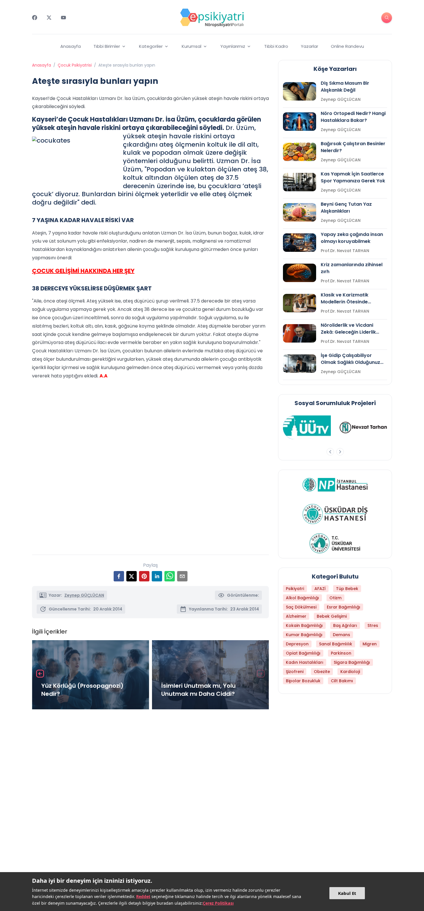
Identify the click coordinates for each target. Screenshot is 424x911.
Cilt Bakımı (342, 681)
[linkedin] (157, 576)
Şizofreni (294, 671)
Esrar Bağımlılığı (343, 607)
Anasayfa (70, 46)
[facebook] (119, 576)
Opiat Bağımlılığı (303, 653)
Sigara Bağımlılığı (352, 662)
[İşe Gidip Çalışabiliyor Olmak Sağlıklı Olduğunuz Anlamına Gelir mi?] (299, 363)
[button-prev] (330, 451)
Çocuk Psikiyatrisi (75, 65)
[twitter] (131, 576)
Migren (370, 644)
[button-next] (340, 451)
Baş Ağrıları (345, 625)
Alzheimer (296, 616)
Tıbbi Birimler (106, 46)
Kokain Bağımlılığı (304, 625)
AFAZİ (320, 588)
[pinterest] (144, 576)
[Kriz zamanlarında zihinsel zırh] (299, 273)
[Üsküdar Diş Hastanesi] (335, 514)
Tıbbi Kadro (276, 46)
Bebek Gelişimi (332, 616)
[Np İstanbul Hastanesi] (335, 485)
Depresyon (297, 644)
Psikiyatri (295, 588)
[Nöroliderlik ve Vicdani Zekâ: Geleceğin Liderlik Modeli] (299, 333)
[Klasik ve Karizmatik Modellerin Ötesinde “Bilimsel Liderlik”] (299, 303)
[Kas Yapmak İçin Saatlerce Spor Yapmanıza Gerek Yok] (299, 182)
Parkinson (341, 653)
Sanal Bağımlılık (335, 644)
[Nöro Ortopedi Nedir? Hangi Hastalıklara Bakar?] (299, 121)
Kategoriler (151, 46)
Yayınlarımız (232, 46)
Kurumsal (191, 46)
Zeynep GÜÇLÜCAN (84, 595)
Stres (372, 625)
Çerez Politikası (218, 903)
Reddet (143, 896)
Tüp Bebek (347, 588)
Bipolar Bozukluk (303, 681)
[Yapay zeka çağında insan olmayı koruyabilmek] (299, 242)
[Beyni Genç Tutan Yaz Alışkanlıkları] (299, 212)
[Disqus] (150, 791)
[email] (182, 576)
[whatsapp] (169, 576)
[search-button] (386, 17)
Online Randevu (347, 46)
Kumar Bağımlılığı (304, 635)
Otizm (335, 598)
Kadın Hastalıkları (304, 662)
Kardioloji (350, 671)
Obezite (322, 671)
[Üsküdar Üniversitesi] (335, 543)
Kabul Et (347, 893)
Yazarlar (309, 46)
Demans (341, 635)
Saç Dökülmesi (301, 607)
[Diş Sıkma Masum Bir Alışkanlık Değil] (299, 91)
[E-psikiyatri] (212, 17)
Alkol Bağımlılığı (302, 598)
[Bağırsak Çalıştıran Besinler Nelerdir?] (299, 152)
